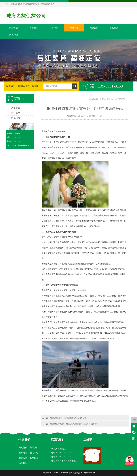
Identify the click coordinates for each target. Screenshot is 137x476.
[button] (68, 79)
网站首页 (13, 28)
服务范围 (54, 28)
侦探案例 (94, 28)
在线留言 (114, 28)
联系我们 (13, 35)
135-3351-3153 (64, 456)
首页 (102, 99)
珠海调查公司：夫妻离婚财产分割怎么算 (68, 418)
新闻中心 (74, 28)
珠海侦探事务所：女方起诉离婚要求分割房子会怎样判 (74, 424)
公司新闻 (121, 99)
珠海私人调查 (23, 86)
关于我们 (33, 28)
